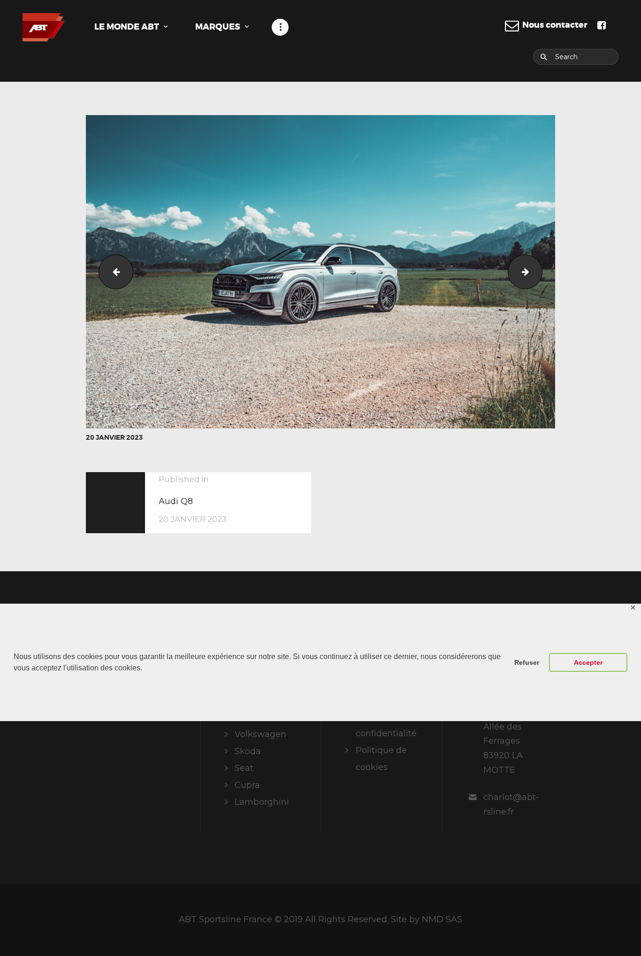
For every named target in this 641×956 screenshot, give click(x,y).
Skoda (248, 751)
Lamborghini (262, 802)
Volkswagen (260, 734)
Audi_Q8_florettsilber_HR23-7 (111, 271)
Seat (244, 768)
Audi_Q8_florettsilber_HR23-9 (538, 271)
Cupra (247, 785)
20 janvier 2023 (114, 437)
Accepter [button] (588, 662)
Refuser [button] (526, 662)
